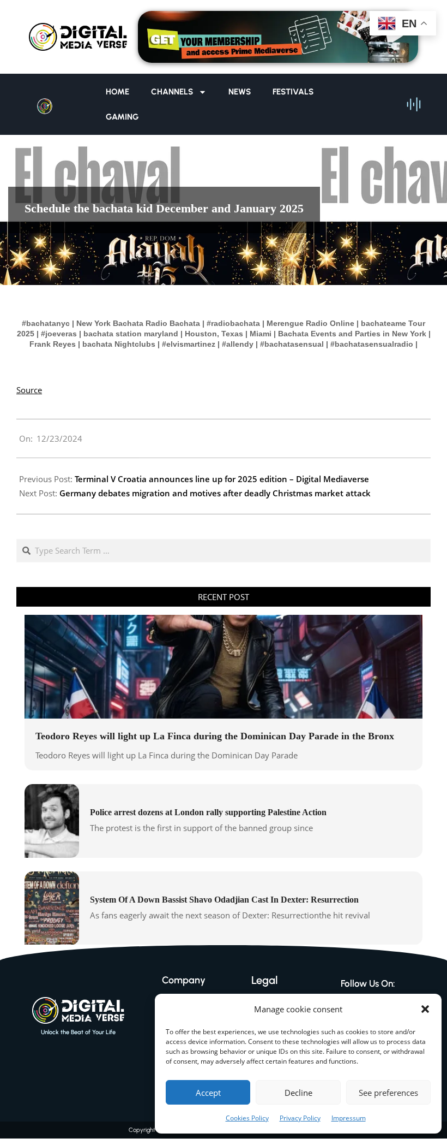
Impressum (348, 1118)
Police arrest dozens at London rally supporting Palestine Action (208, 812)
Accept (208, 1092)
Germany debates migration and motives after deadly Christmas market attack (215, 493)
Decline (298, 1092)
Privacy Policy (300, 1118)
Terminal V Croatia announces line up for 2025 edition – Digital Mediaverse (222, 478)
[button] (425, 1009)
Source (29, 389)
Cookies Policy (247, 1118)
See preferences (388, 1092)
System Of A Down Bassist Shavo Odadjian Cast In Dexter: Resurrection (224, 899)
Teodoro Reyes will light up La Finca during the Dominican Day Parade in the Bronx (214, 736)
